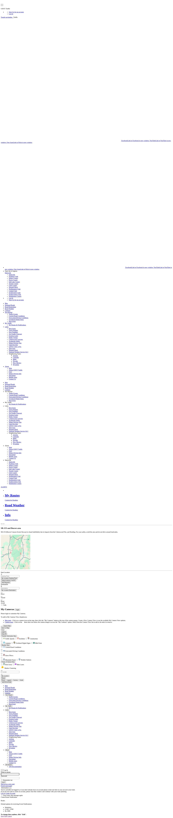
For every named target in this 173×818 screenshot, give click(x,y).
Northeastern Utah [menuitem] (14, 289)
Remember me (7, 780)
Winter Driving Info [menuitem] (15, 374)
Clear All (4, 634)
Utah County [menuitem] (13, 285)
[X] (61, 141)
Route (3, 678)
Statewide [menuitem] (12, 275)
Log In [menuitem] (11, 14)
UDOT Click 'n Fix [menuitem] (15, 347)
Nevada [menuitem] (15, 361)
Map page (8, 620)
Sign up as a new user (8, 784)
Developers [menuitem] (9, 764)
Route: (3, 800)
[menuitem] (90, 12)
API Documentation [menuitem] (15, 766)
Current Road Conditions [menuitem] (17, 316)
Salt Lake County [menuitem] (14, 282)
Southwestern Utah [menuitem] (15, 294)
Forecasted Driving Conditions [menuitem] (18, 318)
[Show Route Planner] (1, 626)
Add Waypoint (6, 582)
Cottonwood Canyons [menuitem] (16, 339)
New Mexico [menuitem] (17, 363)
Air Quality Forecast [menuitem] (15, 334)
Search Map (7, 626)
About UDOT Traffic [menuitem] (15, 370)
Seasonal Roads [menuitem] (10, 305)
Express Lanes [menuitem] (13, 336)
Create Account (10, 793)
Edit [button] (5, 816)
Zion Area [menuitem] (12, 348)
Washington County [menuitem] (15, 296)
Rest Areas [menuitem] (12, 321)
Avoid (3, 603)
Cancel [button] (9, 816)
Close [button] (2, 630)
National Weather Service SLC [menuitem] (18, 352)
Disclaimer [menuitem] (12, 375)
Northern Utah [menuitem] (13, 276)
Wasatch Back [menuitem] (13, 287)
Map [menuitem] (6, 303)
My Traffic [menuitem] (8, 323)
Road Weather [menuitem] (9, 309)
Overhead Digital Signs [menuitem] (16, 319)
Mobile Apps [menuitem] (13, 377)
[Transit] (1, 596)
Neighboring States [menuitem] (15, 737)
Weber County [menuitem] (13, 278)
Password (4, 776)
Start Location (5, 572)
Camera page (9, 622)
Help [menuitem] (10, 368)
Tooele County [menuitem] (13, 284)
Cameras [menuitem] (7, 310)
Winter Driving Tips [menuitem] (15, 343)
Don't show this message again (13, 795)
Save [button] (2, 816)
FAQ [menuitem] (10, 372)
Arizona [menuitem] (15, 356)
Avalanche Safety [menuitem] (14, 341)
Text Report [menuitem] (8, 312)
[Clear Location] (1, 674)
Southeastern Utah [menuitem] (14, 293)
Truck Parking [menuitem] (13, 330)
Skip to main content (7, 7)
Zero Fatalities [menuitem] (13, 332)
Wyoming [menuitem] (16, 365)
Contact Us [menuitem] (12, 379)
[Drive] (1, 592)
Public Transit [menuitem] (13, 337)
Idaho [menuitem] (14, 359)
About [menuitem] (7, 366)
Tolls (4, 605)
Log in (3, 793)
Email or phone (6, 772)
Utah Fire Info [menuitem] (13, 345)
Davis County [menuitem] (13, 280)
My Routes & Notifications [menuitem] (17, 325)
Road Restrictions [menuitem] (10, 307)
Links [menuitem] (6, 327)
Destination (4, 584)
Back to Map (5, 628)
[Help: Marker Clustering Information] (1, 649)
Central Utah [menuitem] (13, 291)
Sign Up (16, 12)
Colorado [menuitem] (16, 357)
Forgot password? (6, 786)
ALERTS (4, 487)
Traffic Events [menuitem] (13, 314)
